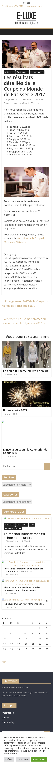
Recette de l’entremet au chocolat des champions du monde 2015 (23, 570)
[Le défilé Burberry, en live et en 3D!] (26, 343)
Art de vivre (21, 524)
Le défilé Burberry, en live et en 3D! (25, 371)
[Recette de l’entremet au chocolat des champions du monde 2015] (26, 562)
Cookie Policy (8, 722)
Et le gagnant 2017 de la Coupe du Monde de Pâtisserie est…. (25, 303)
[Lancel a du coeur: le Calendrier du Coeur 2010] (26, 422)
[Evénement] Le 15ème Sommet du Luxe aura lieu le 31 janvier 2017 (24, 321)
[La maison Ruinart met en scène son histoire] (26, 518)
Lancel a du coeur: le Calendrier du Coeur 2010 (25, 451)
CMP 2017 (39, 99)
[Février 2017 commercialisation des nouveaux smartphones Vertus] (26, 580)
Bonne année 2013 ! (15, 410)
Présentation (8, 712)
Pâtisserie (35, 103)
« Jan (4, 661)
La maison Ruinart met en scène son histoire (24, 535)
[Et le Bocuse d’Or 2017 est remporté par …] (23, 599)
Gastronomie (22, 72)
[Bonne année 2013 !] (26, 382)
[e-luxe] (5, 32)
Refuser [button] (9, 759)
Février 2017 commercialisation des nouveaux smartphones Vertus (22, 589)
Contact (5, 717)
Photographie (37, 72)
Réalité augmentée (13, 528)
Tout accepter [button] (39, 759)
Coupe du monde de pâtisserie (17, 103)
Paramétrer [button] (23, 759)
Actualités (9, 72)
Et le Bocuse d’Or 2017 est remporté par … (22, 6)
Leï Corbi (27, 99)
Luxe (32, 524)
